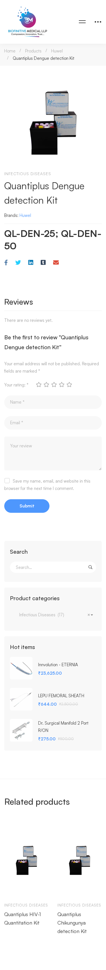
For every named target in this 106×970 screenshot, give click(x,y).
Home (10, 51)
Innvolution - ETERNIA (58, 664)
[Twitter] (18, 263)
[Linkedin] (30, 263)
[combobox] (53, 615)
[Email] (56, 263)
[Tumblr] (43, 263)
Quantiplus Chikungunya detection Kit (72, 922)
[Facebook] (6, 263)
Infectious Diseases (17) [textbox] (53, 614)
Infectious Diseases (27, 173)
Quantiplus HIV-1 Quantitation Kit (22, 918)
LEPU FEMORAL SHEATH (61, 695)
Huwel (57, 51)
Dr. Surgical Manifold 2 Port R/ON (63, 726)
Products (33, 51)
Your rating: (16, 385)
